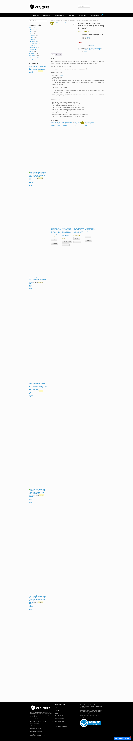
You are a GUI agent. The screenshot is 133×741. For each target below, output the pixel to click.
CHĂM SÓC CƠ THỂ (59, 15)
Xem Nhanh (54, 243)
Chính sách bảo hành (59, 721)
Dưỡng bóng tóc (98, 48)
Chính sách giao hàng (59, 715)
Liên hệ (56, 713)
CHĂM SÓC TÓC (35, 15)
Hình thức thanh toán (59, 718)
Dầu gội (31, 31)
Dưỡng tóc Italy (81, 49)
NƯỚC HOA (71, 15)
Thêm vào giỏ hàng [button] (67, 241)
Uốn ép (31, 45)
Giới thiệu (57, 710)
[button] (74, 24)
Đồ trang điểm (32, 53)
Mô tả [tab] (53, 54)
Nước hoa (31, 51)
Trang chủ (52, 20)
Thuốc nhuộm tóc (34, 43)
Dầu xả (31, 33)
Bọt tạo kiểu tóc (33, 41)
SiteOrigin (68, 738)
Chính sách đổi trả (58, 724)
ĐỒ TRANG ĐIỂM (82, 15)
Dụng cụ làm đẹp (33, 55)
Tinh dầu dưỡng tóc (97, 49)
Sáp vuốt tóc (33, 35)
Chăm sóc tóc (57, 20)
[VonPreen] (39, 6)
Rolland (85, 51)
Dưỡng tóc (63, 20)
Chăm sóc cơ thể (33, 49)
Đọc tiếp (53, 240)
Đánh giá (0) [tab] (58, 54)
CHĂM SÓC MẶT (46, 15)
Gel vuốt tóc (32, 39)
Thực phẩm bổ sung (33, 57)
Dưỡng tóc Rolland (88, 49)
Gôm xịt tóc (32, 37)
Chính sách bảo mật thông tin (61, 726)
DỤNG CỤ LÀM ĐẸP (95, 15)
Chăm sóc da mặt (33, 47)
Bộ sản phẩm (32, 59)
